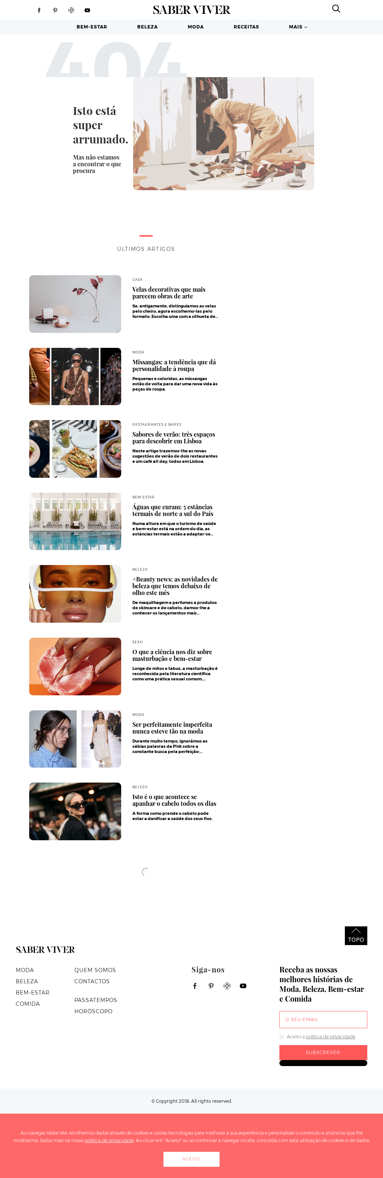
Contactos (92, 981)
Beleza (147, 27)
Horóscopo (93, 1011)
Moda (196, 27)
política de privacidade (330, 1036)
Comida (28, 1004)
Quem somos (95, 970)
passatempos (95, 1000)
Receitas (246, 27)
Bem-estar (92, 27)
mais (296, 27)
